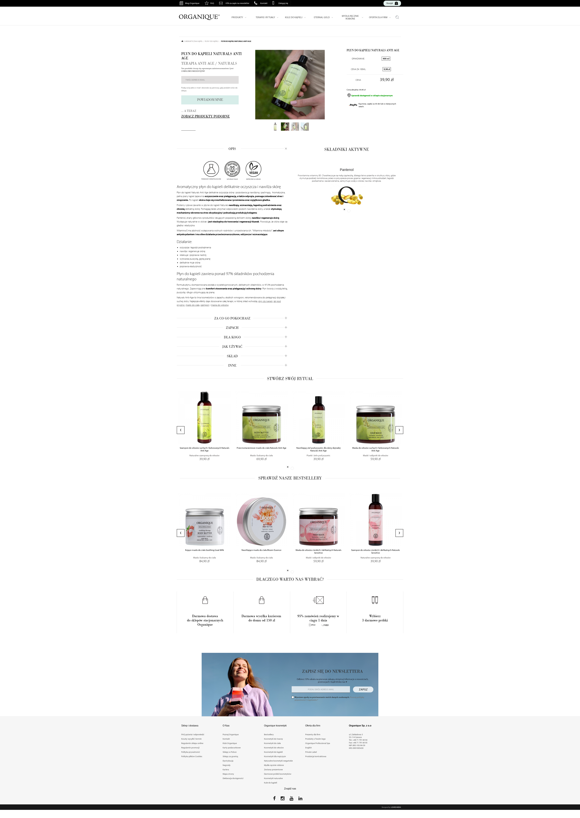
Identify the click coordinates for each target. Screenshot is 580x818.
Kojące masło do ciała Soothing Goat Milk (204, 550)
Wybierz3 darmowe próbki (375, 618)
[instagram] (283, 799)
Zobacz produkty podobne (205, 116)
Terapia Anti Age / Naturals (209, 63)
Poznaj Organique (231, 734)
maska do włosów (220, 304)
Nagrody (226, 765)
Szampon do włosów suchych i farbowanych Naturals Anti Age (204, 449)
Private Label (311, 752)
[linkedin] (300, 799)
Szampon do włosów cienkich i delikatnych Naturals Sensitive (375, 551)
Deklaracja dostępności (233, 778)
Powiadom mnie (210, 100)
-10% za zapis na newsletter (237, 3)
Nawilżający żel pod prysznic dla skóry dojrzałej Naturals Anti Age (318, 449)
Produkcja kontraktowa (315, 756)
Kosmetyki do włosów (274, 747)
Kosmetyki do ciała (272, 743)
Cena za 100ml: (358, 69)
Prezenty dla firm (312, 734)
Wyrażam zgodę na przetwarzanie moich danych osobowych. (329, 698)
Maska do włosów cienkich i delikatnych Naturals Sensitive (318, 551)
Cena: (358, 80)
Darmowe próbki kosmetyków (277, 774)
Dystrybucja (228, 760)
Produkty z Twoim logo (315, 738)
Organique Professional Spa (317, 743)
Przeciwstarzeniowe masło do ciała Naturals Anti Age (261, 448)
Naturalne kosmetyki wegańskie (278, 760)
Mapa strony (228, 774)
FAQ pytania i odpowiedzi (192, 734)
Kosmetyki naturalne (273, 778)
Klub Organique (230, 743)
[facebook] (274, 799)
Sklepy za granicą (230, 756)
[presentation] (181, 430)
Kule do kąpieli (270, 782)
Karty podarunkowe (232, 747)
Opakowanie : (358, 58)
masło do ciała (192, 304)
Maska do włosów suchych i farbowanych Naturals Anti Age (375, 449)
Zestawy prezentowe (273, 769)
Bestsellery (269, 734)
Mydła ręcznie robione (274, 765)
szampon (204, 304)
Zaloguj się (283, 3)
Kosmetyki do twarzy (273, 738)
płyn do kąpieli (265, 301)
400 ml (386, 58)
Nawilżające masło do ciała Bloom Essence (261, 550)
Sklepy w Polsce (230, 752)
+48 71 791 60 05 (360, 742)
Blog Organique (192, 3)
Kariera (226, 769)
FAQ (212, 3)
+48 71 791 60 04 (360, 740)
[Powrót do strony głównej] (183, 41)
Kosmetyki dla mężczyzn (275, 756)
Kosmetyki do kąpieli (273, 752)
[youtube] (291, 799)
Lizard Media (396, 807)
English (308, 747)
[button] (287, 466)
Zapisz (363, 689)
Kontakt (263, 3)
